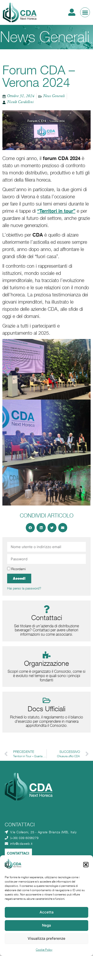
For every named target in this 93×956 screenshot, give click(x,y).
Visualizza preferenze (46, 938)
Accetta (47, 912)
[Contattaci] (47, 609)
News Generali (44, 36)
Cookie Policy (44, 949)
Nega (46, 925)
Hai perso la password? (24, 588)
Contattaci (46, 617)
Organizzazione (46, 663)
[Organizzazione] (47, 655)
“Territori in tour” (56, 211)
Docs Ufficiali (46, 709)
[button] (85, 864)
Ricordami (18, 569)
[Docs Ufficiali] (47, 700)
